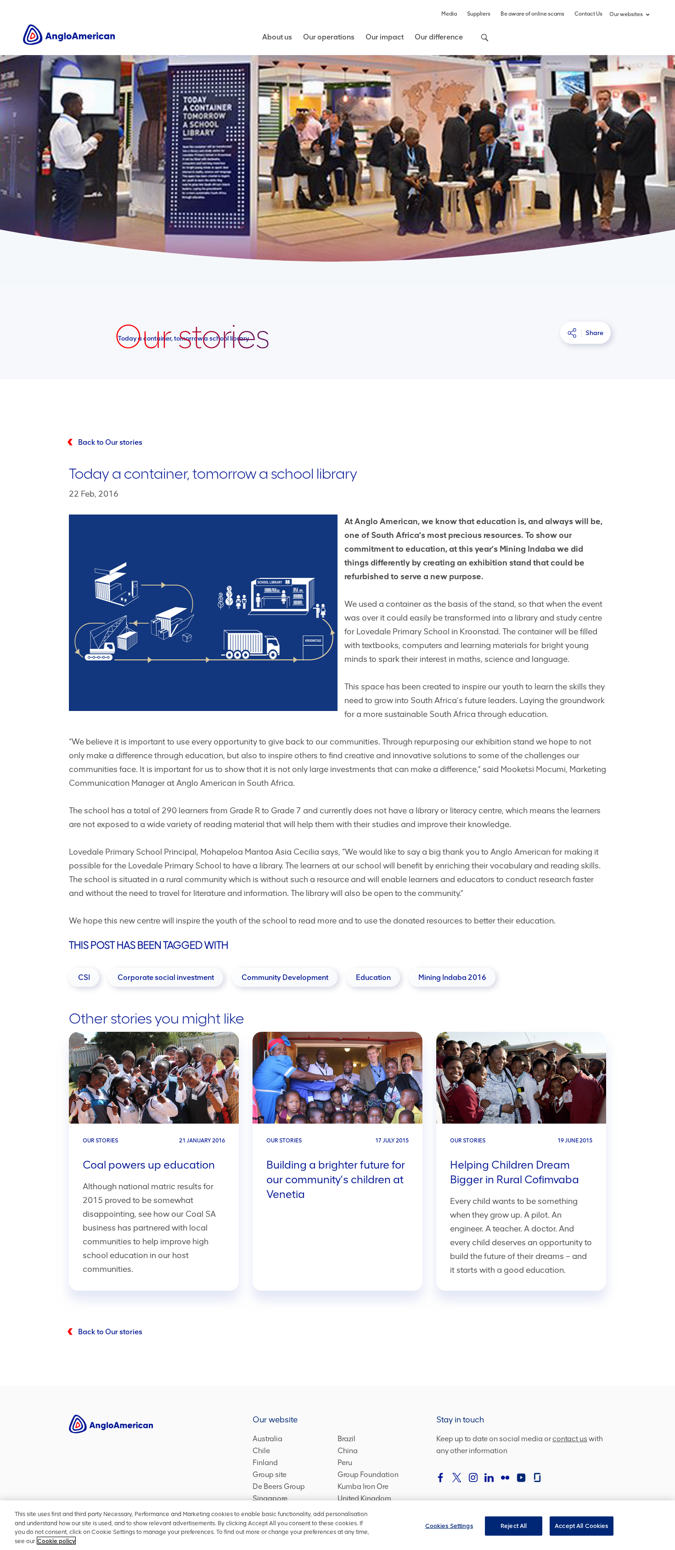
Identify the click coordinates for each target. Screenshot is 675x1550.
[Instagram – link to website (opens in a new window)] (473, 1477)
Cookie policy (56, 1540)
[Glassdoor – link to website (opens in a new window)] (537, 1477)
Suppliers (478, 14)
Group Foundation (368, 1474)
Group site (270, 1474)
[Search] (479, 42)
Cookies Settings (449, 1525)
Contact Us (588, 14)
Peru (345, 1462)
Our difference (439, 37)
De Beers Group (279, 1486)
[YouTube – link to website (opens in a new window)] (521, 1477)
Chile (261, 1450)
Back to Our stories (110, 442)
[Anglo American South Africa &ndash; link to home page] (69, 34)
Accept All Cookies (581, 1525)
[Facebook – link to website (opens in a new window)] (440, 1477)
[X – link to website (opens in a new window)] (456, 1477)
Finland (265, 1462)
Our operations (328, 37)
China (348, 1450)
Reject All (514, 1525)
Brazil (346, 1438)
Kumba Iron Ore (363, 1486)
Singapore (270, 1498)
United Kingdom (364, 1498)
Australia (267, 1438)
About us (277, 37)
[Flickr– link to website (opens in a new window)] (505, 1477)
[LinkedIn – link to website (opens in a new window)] (489, 1477)
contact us (569, 1438)
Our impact (385, 37)
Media (449, 14)
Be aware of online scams (532, 14)
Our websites (626, 14)
